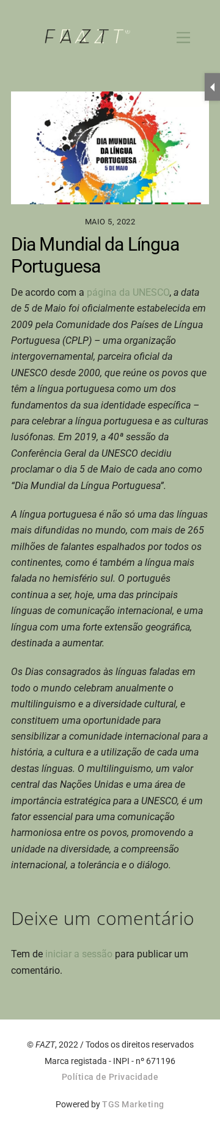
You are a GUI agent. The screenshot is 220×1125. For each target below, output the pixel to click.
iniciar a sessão (78, 954)
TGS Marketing (133, 1104)
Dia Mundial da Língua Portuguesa (95, 255)
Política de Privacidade (110, 1077)
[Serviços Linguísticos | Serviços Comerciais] (87, 38)
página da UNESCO (128, 292)
